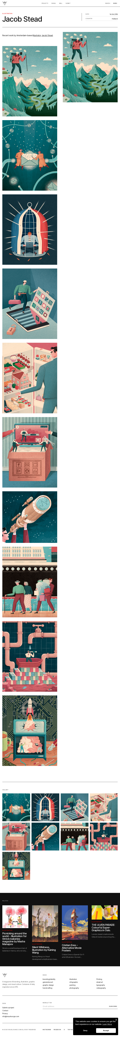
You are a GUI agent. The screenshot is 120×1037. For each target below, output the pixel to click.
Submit (68, 3)
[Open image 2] (45, 807)
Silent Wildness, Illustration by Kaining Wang (44, 950)
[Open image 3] (74, 807)
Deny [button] (85, 1030)
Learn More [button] (107, 1024)
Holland (115, 19)
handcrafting (47, 988)
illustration (7, 13)
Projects (45, 3)
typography (100, 985)
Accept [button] (106, 1030)
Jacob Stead (47, 35)
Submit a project (8, 1008)
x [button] (116, 1019)
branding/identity (49, 979)
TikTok (70, 1029)
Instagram (47, 1029)
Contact (5, 1011)
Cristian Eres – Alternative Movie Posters (72, 948)
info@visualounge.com (10, 1016)
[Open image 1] (16, 807)
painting (72, 985)
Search (107, 3)
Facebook (57, 1029)
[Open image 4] (104, 807)
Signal (53, 3)
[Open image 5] (16, 836)
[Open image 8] (104, 836)
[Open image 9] (16, 866)
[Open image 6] (45, 836)
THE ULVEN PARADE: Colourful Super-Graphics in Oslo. (103, 927)
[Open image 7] (74, 836)
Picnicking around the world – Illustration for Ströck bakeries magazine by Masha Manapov (14, 939)
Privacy (5, 1013)
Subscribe (113, 1006)
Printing (99, 979)
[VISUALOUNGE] (4, 3)
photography (74, 988)
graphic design (48, 985)
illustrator (37, 35)
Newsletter (47, 1003)
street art (99, 982)
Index (115, 3)
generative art (48, 982)
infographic (73, 982)
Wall (60, 3)
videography (101, 988)
